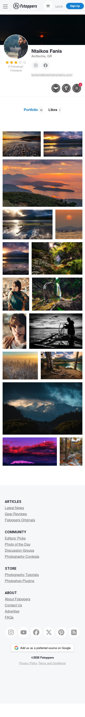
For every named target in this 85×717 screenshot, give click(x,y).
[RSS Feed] (74, 632)
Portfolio (33, 109)
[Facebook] (45, 65)
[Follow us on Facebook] (36, 632)
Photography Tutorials (22, 574)
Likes (54, 109)
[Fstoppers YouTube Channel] (23, 632)
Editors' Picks (15, 538)
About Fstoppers (17, 598)
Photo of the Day (18, 544)
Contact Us (13, 605)
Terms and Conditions (52, 663)
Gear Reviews (16, 513)
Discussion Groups (19, 550)
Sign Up (75, 6)
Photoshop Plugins (19, 580)
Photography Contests (22, 556)
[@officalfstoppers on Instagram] (11, 632)
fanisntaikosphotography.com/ (52, 74)
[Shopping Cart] (48, 6)
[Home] (25, 6)
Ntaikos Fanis (46, 50)
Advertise (12, 611)
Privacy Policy (28, 663)
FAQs (9, 617)
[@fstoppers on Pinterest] (61, 632)
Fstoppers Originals (20, 519)
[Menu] (5, 6)
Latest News (14, 507)
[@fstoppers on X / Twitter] (48, 632)
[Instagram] (35, 65)
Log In (59, 6)
